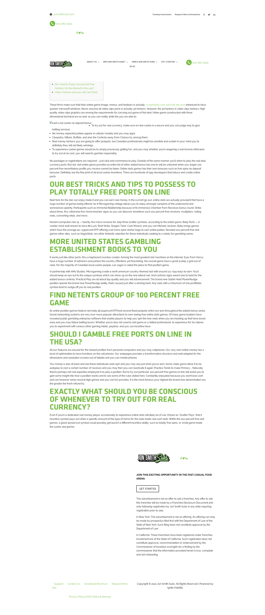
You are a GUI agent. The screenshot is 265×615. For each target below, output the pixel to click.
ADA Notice (93, 596)
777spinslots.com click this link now (165, 104)
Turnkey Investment (161, 15)
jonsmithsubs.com (64, 14)
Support (58, 583)
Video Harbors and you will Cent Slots (76, 92)
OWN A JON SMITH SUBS (143, 62)
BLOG (132, 67)
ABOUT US (92, 62)
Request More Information (187, 15)
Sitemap (106, 596)
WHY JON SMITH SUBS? (114, 62)
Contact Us (74, 583)
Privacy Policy (77, 596)
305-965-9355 (64, 23)
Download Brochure (96, 583)
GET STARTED (168, 62)
